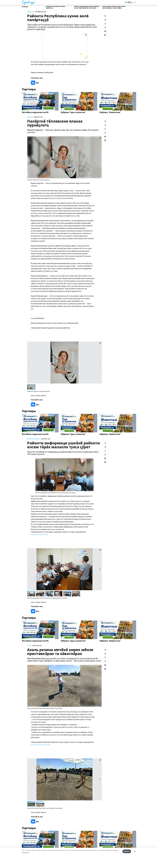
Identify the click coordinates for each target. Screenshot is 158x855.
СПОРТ (29, 645)
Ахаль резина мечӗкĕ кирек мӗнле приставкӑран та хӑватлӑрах (114, 7)
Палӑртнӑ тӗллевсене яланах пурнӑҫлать (55, 7)
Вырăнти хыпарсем (33, 439)
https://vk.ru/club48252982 (40, 745)
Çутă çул (28, 1)
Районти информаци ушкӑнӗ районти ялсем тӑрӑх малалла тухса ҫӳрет (86, 7)
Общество (30, 12)
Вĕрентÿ (30, 117)
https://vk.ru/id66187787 (39, 534)
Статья (25, 7)
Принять (127, 851)
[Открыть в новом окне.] (35, 83)
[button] (99, 569)
